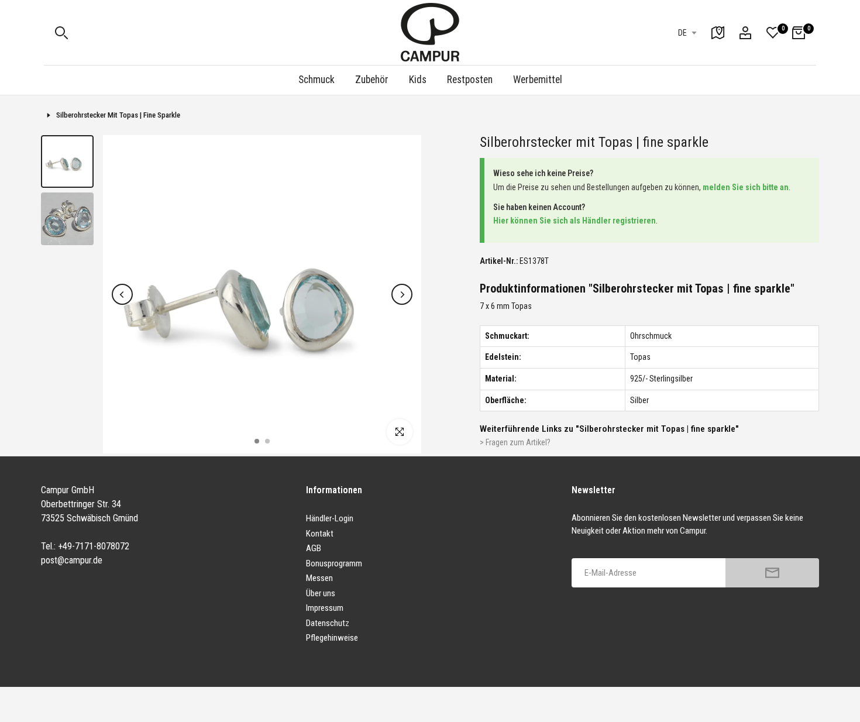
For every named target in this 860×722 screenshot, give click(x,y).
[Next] (401, 294)
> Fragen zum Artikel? (515, 442)
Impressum (324, 608)
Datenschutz (327, 623)
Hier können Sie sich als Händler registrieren (574, 220)
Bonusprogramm (334, 563)
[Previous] (122, 294)
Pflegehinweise (332, 637)
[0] (772, 32)
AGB (313, 548)
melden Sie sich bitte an (746, 187)
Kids (417, 79)
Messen (319, 578)
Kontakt (319, 533)
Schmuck (316, 79)
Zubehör (371, 79)
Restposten (470, 79)
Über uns (320, 593)
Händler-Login (329, 518)
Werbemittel (537, 79)
